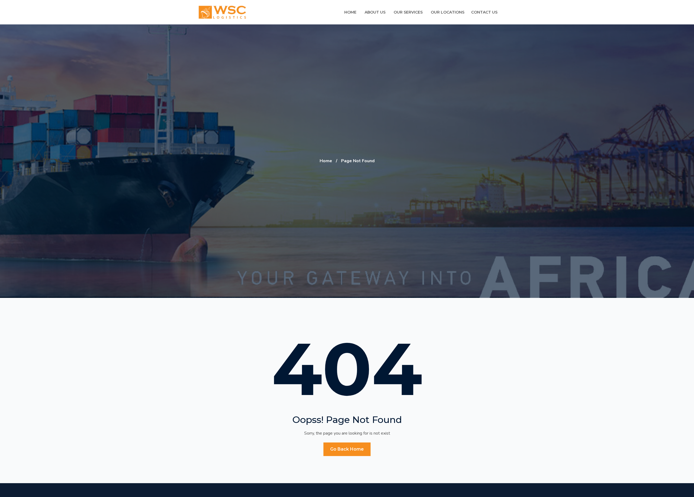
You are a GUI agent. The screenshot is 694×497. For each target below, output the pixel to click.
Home (350, 12)
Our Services (408, 12)
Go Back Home (347, 449)
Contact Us (484, 12)
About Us (375, 12)
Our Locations (447, 12)
